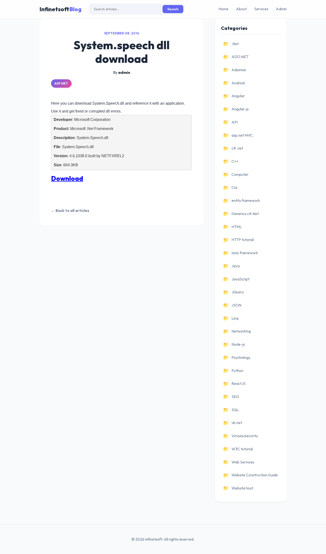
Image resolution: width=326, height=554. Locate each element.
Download (67, 178)
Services (261, 8)
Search (173, 9)
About (241, 8)
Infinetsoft (60, 9)
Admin (281, 8)
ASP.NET (61, 83)
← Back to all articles (70, 210)
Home (223, 8)
